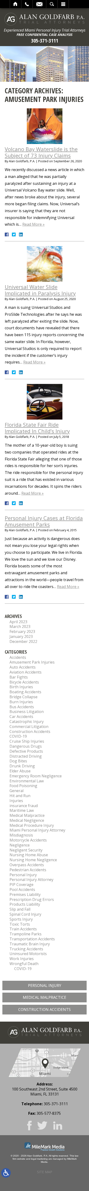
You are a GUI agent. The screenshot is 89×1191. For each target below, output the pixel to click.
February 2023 (22, 631)
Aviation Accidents (25, 672)
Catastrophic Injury (26, 721)
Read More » (33, 224)
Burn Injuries (21, 701)
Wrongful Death (23, 963)
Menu (63, 4)
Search (51, 4)
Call (27, 4)
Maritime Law (21, 810)
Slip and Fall (19, 909)
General (16, 790)
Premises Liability (25, 894)
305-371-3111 (44, 40)
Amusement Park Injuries (32, 662)
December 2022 (23, 641)
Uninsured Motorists (28, 953)
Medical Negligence (26, 820)
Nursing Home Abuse (28, 854)
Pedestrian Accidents (27, 869)
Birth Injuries (21, 686)
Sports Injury (21, 919)
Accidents (17, 657)
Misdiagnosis (21, 835)
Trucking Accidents (26, 949)
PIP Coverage (21, 884)
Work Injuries (21, 958)
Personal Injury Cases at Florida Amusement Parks (44, 521)
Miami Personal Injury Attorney (37, 830)
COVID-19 (18, 736)
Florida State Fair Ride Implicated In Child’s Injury (37, 427)
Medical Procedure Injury (31, 825)
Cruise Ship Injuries (26, 741)
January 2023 (21, 636)
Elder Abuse (20, 771)
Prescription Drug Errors (31, 899)
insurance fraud (23, 805)
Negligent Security (25, 850)
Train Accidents (23, 929)
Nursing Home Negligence (33, 859)
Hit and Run (19, 795)
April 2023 (18, 621)
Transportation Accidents (32, 939)
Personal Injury (23, 874)
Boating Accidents (25, 691)
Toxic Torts (19, 924)
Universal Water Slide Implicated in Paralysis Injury (40, 290)
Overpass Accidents (26, 864)
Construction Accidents (29, 731)
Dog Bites (18, 761)
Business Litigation (26, 711)
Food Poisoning (23, 785)
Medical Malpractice (27, 815)
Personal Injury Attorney (31, 879)
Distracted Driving (25, 756)
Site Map (44, 1172)
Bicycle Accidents (24, 682)
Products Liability (24, 904)
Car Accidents (21, 716)
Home (15, 4)
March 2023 (19, 626)
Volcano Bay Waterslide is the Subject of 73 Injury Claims (41, 152)
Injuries (16, 800)
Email (39, 4)
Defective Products (26, 751)
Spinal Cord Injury (25, 914)
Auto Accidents (22, 667)
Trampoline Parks (25, 934)
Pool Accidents (22, 889)
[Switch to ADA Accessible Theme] (6, 1173)
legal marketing (39, 1159)
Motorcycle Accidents (28, 840)
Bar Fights (18, 677)
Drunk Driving (22, 766)
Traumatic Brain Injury (29, 944)
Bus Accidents (21, 706)
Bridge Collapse (23, 696)
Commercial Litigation (28, 726)
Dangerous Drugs (25, 746)
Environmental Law (26, 781)
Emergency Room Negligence (35, 776)
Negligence (19, 845)
